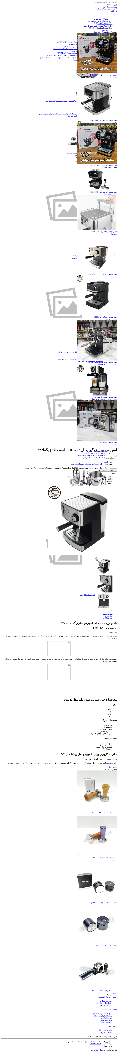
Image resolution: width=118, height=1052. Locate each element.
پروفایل (114, 11)
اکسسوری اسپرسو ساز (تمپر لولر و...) (59, 101)
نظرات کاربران (106, 618)
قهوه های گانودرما (101, 32)
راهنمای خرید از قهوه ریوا (107, 997)
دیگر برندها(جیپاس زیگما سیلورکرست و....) (54, 57)
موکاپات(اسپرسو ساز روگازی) (68, 352)
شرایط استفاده (106, 1018)
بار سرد (105, 30)
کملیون (105, 462)
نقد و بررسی (107, 614)
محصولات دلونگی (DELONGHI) (65, 49)
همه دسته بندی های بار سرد (92, 457)
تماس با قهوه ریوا (105, 1030)
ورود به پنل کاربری (110, 7)
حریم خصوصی (106, 1020)
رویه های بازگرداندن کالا (103, 1016)
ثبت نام (100, 9)
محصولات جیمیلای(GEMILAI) (68, 53)
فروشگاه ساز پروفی (98, 1050)
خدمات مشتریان (111, 1009)
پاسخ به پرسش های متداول (102, 1013)
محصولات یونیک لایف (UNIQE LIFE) (61, 55)
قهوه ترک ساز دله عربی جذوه (69, 359)
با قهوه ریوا (113, 1026)
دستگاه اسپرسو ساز (100, 19)
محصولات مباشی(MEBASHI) (68, 42)
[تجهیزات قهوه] (64, 593)
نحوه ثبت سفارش (105, 1001)
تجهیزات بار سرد (97, 455)
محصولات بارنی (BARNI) (73, 46)
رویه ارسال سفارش (104, 1003)
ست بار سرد (98, 453)
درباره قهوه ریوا (106, 1032)
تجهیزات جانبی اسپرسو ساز (76, 153)
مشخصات (108, 616)
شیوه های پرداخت (105, 1005)
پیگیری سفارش (106, 1022)
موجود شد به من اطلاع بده (107, 470)
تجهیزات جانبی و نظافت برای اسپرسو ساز (55, 114)
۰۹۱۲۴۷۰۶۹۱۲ (95, 1044)
